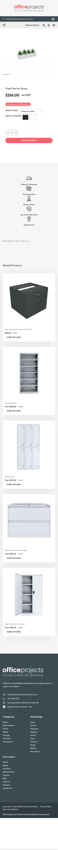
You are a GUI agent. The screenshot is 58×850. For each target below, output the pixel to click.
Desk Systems (8, 725)
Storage (6, 735)
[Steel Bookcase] (29, 373)
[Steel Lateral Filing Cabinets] (29, 520)
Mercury (33, 742)
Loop (32, 738)
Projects (6, 775)
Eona (32, 722)
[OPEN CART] (53, 25)
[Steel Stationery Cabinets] (29, 594)
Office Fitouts (8, 772)
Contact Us (7, 788)
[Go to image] (6, 74)
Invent (33, 735)
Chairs (5, 729)
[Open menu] (4, 25)
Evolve (33, 725)
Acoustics (7, 738)
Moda (32, 745)
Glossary (6, 785)
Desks (5, 722)
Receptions (35, 751)
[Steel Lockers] (29, 447)
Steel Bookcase (11, 403)
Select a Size (12, 110)
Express (33, 732)
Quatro (33, 748)
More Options (14, 337)
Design (5, 765)
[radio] (25, 117)
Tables (5, 732)
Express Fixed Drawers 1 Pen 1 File (18, 329)
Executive (34, 729)
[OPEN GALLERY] (29, 57)
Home (5, 762)
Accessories (8, 742)
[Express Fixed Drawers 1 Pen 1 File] (29, 299)
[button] (53, 19)
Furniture (7, 769)
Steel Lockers (10, 477)
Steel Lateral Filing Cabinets (16, 550)
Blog (4, 778)
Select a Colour (13, 116)
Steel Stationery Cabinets (15, 624)
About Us (6, 782)
